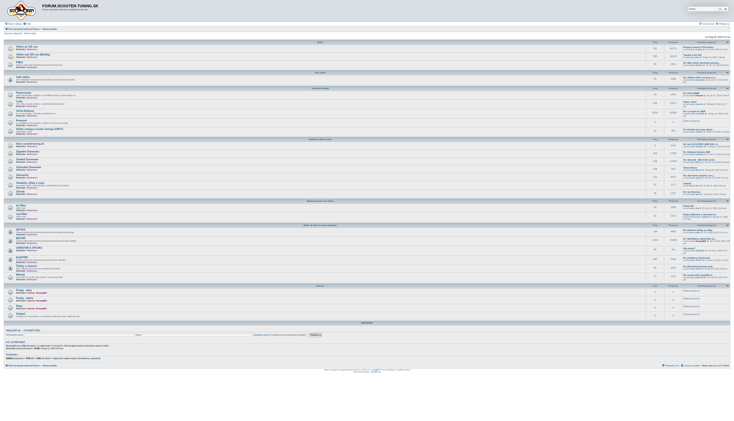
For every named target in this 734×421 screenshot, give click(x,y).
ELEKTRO (22, 257)
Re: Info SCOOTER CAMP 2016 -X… (701, 144)
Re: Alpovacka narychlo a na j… (699, 175)
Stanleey (699, 146)
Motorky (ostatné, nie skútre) (320, 201)
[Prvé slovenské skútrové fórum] (23, 10)
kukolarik (699, 154)
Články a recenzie (26, 266)
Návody (20, 274)
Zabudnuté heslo (261, 335)
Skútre (320, 42)
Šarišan (698, 65)
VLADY (698, 260)
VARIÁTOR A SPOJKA (29, 247)
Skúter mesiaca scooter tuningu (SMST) (39, 129)
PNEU (19, 62)
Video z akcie (690, 102)
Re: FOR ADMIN (691, 93)
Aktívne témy (30, 33)
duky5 (698, 178)
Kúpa (19, 305)
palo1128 (699, 277)
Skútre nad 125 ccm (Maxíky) (33, 54)
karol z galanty (702, 217)
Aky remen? (689, 248)
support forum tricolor (350, 370)
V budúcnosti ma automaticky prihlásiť (288, 335)
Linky (19, 101)
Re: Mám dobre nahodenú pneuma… (701, 63)
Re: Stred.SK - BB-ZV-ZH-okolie (699, 160)
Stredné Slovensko (27, 159)
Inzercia (320, 286)
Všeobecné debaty (320, 88)
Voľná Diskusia (25, 110)
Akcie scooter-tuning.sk (30, 143)
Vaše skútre (320, 73)
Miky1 (698, 162)
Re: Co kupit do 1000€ (694, 111)
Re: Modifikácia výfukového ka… (699, 239)
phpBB (376, 370)
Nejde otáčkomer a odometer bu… (700, 214)
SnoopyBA (700, 241)
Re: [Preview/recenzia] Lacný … (699, 266)
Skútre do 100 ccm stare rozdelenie (320, 225)
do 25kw (21, 205)
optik (697, 194)
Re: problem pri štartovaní (696, 258)
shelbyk (699, 132)
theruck (699, 95)
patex (698, 232)
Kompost (21, 120)
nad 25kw (21, 214)
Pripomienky (23, 92)
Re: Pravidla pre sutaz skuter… (698, 129)
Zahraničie (22, 175)
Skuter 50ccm (690, 168)
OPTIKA (20, 229)
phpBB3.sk (376, 372)
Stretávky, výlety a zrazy (30, 182)
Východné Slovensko (28, 167)
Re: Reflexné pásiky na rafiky (697, 230)
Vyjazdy (687, 183)
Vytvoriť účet (32, 330)
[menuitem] (27, 24)
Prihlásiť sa (13, 330)
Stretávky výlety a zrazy (320, 139)
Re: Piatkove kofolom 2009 (696, 152)
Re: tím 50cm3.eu (692, 192)
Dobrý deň (688, 206)
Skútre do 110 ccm (27, 46)
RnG (697, 186)
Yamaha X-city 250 (692, 55)
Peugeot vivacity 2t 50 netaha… (699, 47)
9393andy (700, 250)
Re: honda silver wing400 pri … (699, 275)
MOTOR (20, 238)
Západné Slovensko (27, 151)
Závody (20, 191)
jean (697, 57)
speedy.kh (96, 358)
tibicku (698, 170)
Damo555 (699, 114)
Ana (697, 208)
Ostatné (20, 313)
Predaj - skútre (24, 298)
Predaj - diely (24, 290)
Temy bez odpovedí (13, 33)
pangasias (700, 80)
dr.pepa (698, 49)
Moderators (32, 49)
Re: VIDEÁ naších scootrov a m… (700, 77)
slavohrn (699, 104)
